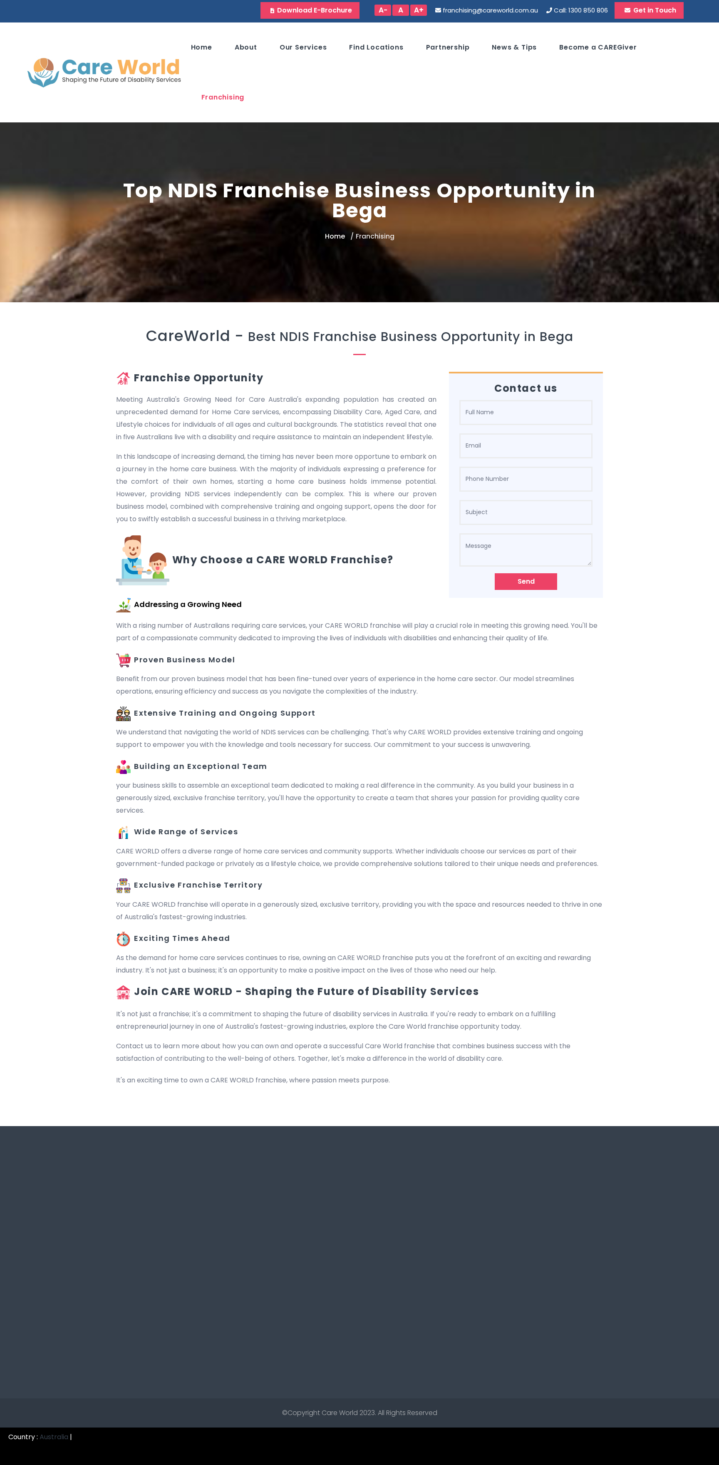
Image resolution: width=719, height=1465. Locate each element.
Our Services (303, 47)
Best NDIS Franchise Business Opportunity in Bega (410, 337)
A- (383, 10)
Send (526, 581)
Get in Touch (654, 10)
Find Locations (376, 47)
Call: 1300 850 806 (581, 10)
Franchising (223, 97)
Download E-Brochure (314, 10)
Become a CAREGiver (598, 47)
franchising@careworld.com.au (490, 10)
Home (201, 47)
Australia (54, 1437)
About (246, 47)
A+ (419, 10)
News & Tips (514, 47)
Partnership (448, 47)
